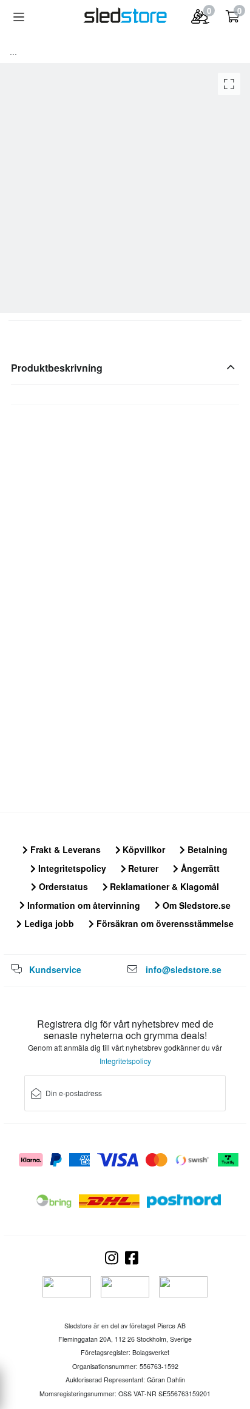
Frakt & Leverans (64, 849)
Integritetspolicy (71, 868)
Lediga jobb (48, 923)
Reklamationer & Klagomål (163, 886)
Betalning (206, 849)
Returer (142, 868)
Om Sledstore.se (195, 905)
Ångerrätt (199, 868)
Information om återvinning (82, 905)
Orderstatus (62, 886)
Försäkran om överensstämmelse (164, 923)
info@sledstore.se (183, 969)
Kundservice (55, 969)
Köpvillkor (142, 849)
